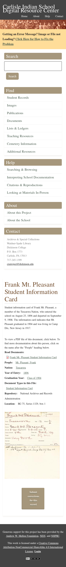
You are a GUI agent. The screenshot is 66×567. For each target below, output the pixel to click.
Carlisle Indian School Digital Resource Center (31, 6)
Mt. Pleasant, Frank (26, 362)
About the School (18, 220)
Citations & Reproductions (25, 185)
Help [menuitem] (47, 16)
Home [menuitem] (24, 16)
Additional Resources (21, 151)
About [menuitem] (36, 16)
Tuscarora (21, 367)
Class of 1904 (34, 378)
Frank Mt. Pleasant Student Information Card (33, 357)
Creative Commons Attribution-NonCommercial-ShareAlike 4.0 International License (33, 547)
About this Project (19, 212)
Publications (15, 113)
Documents (14, 120)
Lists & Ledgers (17, 128)
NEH (42, 536)
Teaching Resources (20, 136)
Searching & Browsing (22, 169)
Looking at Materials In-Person (28, 192)
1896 (26, 372)
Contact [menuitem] (59, 16)
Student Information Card (19, 388)
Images (11, 105)
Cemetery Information (21, 143)
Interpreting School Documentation (30, 177)
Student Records (18, 97)
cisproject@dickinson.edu (20, 264)
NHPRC (55, 536)
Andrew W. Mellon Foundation (22, 536)
